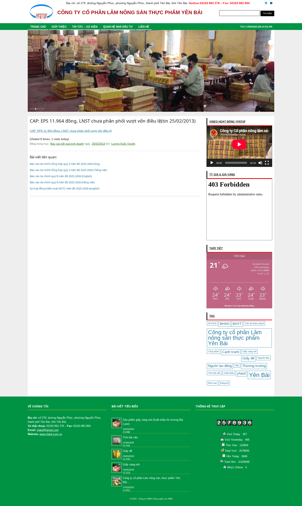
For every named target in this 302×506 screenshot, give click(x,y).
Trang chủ (38, 26)
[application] (239, 146)
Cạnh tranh (230, 352)
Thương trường (254, 366)
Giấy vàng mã (249, 351)
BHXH (224, 324)
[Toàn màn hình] (267, 163)
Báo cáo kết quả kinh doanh (67, 143)
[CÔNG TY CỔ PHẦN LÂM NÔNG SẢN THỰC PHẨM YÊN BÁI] (41, 13)
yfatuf (241, 373)
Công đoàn (213, 351)
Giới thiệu (59, 26)
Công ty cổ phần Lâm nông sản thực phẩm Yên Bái (235, 337)
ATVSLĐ (212, 323)
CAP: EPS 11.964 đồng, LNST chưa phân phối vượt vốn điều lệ (71, 130)
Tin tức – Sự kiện (84, 26)
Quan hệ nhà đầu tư (118, 26)
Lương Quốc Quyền (123, 143)
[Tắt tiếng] (260, 163)
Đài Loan (212, 383)
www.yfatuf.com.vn (50, 434)
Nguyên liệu (263, 358)
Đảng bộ (224, 383)
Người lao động (220, 366)
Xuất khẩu (229, 373)
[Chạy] (212, 163)
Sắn (237, 365)
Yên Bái (259, 375)
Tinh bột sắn (214, 373)
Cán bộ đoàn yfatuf (254, 323)
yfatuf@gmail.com (48, 430)
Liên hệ (143, 26)
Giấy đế (248, 358)
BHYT (237, 324)
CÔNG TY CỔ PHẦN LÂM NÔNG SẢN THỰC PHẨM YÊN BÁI (129, 12)
